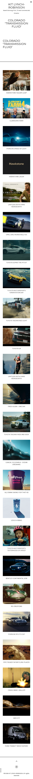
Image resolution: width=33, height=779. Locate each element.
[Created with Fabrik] (0, 770)
